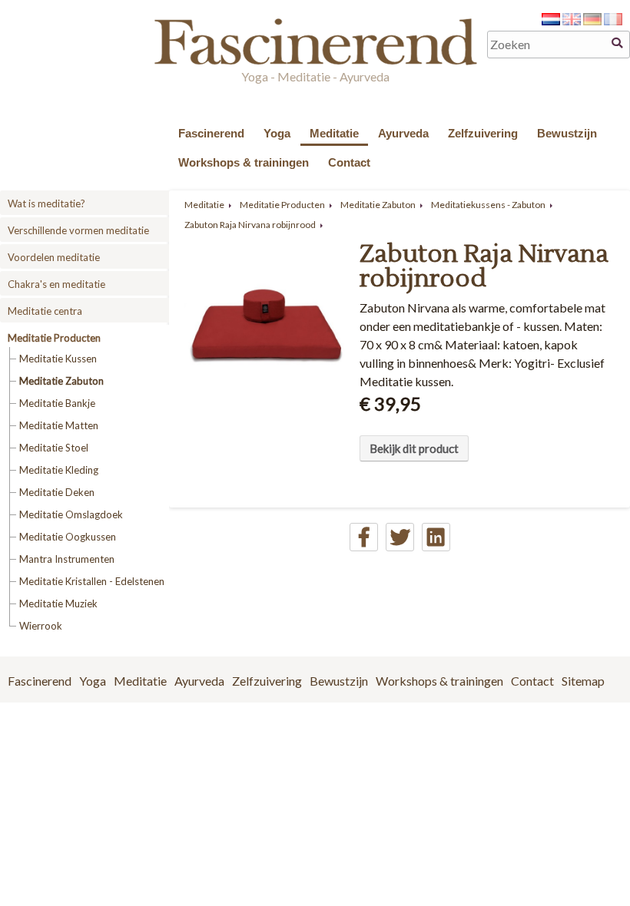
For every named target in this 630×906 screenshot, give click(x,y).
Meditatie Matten (58, 425)
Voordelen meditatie (54, 257)
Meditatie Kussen (58, 358)
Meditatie (334, 133)
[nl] (551, 20)
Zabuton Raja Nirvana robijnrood (250, 224)
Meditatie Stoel (53, 447)
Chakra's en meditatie (56, 284)
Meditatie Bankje (57, 403)
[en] (571, 20)
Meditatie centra (45, 311)
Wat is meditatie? (46, 203)
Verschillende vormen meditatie (78, 230)
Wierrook (40, 626)
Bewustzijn (567, 133)
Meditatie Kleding (58, 470)
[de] (592, 20)
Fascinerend (211, 133)
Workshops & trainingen (243, 162)
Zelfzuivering (483, 133)
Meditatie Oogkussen (67, 537)
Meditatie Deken (56, 492)
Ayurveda (403, 133)
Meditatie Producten (54, 338)
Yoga (277, 133)
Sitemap (583, 680)
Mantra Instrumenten (66, 559)
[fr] (613, 20)
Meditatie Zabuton (61, 381)
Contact (349, 162)
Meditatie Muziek (58, 603)
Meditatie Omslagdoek (71, 514)
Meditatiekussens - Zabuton (488, 204)
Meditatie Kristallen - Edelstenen (91, 581)
